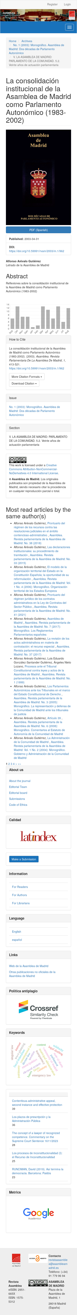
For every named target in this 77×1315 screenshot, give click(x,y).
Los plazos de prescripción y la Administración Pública (31, 1119)
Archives (27, 41)
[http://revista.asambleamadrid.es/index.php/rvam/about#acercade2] (38, 1258)
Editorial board (18, 793)
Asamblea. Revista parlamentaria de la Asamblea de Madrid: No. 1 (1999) (42, 678)
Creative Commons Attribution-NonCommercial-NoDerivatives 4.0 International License (33, 469)
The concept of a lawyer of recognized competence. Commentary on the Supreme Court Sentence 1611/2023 (36, 1137)
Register (52, 4)
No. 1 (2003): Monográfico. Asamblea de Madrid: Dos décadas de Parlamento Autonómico (36, 49)
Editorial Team (18, 787)
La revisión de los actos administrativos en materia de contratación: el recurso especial (41, 642)
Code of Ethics (18, 805)
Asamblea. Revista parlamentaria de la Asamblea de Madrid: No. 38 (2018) (39, 539)
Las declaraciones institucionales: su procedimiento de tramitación (42, 551)
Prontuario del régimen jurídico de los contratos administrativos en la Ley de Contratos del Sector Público (40, 601)
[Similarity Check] (38, 1009)
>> (19, 764)
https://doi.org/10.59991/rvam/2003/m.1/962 (36, 251)
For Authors (19, 895)
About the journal (19, 781)
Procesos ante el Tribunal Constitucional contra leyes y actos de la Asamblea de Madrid (39, 670)
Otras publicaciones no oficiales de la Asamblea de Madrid (32, 974)
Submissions (17, 799)
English (16, 931)
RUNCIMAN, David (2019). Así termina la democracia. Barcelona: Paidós (37, 1171)
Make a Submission (24, 859)
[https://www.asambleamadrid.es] (14, 1260)
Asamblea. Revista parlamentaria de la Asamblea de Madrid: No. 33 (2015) (42, 559)
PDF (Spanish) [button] (38, 230)
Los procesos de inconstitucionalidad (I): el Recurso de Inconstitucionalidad (37, 1155)
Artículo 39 (54, 718)
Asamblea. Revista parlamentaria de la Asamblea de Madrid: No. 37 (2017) (42, 650)
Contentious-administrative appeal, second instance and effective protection (37, 1103)
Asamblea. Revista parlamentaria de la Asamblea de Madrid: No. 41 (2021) (42, 611)
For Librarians (21, 903)
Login (67, 4)
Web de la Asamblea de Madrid (28, 966)
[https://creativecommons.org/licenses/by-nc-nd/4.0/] (38, 1282)
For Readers (20, 887)
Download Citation (23, 383)
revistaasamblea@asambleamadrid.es (58, 1264)
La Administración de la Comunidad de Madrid (42, 740)
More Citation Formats (26, 377)
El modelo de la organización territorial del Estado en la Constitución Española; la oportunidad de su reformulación (41, 573)
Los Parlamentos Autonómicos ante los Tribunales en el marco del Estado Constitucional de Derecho (42, 690)
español (17, 940)
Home (12, 41)
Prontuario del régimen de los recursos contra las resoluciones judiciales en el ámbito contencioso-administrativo (39, 529)
